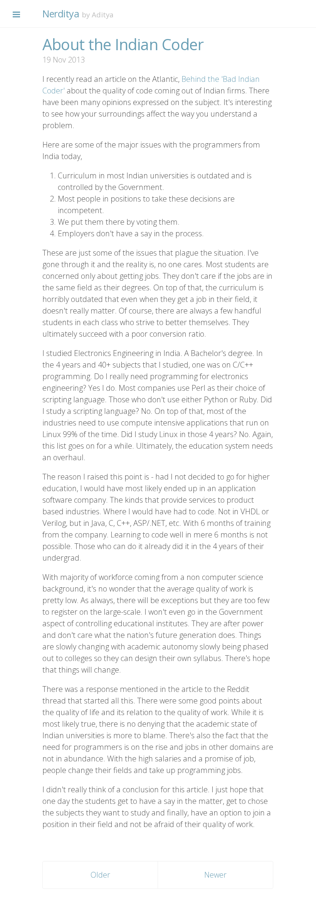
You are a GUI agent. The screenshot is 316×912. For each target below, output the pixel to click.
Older (100, 875)
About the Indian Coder (122, 44)
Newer (215, 875)
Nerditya (60, 13)
